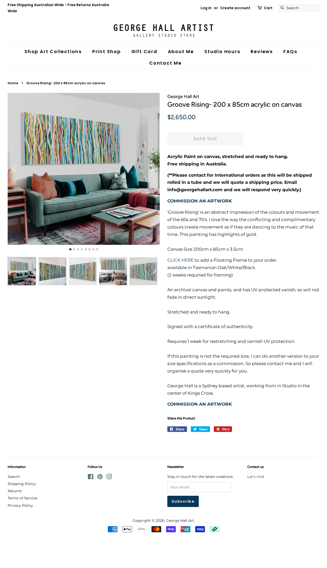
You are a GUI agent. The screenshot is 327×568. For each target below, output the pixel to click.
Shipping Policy (22, 483)
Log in (206, 7)
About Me (181, 51)
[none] (154, 271)
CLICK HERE (180, 260)
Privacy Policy (20, 505)
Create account (235, 7)
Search (14, 476)
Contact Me (165, 63)
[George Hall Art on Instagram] (109, 477)
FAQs (290, 51)
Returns (15, 491)
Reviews (262, 51)
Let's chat (255, 476)
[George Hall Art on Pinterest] (100, 477)
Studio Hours (222, 51)
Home (13, 83)
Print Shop (106, 51)
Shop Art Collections (53, 51)
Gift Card (144, 51)
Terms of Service (22, 498)
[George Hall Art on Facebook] (91, 477)
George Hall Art (180, 520)
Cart (268, 7)
